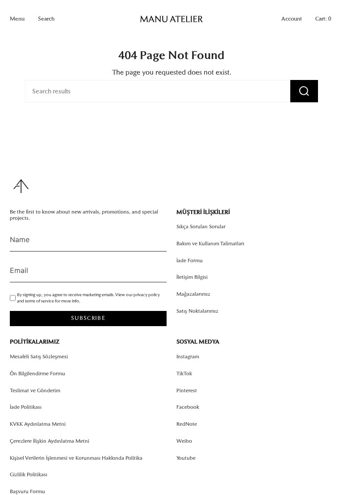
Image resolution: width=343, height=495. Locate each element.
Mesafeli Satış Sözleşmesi (39, 356)
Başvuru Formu (27, 491)
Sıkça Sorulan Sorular (201, 226)
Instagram (187, 356)
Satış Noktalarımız (197, 311)
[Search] (304, 91)
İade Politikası (26, 407)
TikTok (184, 373)
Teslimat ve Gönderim (35, 390)
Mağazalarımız (193, 294)
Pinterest (186, 390)
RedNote (186, 424)
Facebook (187, 407)
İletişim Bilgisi (192, 277)
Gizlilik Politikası (28, 474)
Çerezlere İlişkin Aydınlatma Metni (49, 441)
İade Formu (189, 260)
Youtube (186, 458)
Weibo (184, 441)
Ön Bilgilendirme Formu (37, 373)
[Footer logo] (21, 186)
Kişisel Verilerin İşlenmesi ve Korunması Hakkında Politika (76, 458)
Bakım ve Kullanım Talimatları (210, 243)
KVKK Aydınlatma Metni (38, 424)
